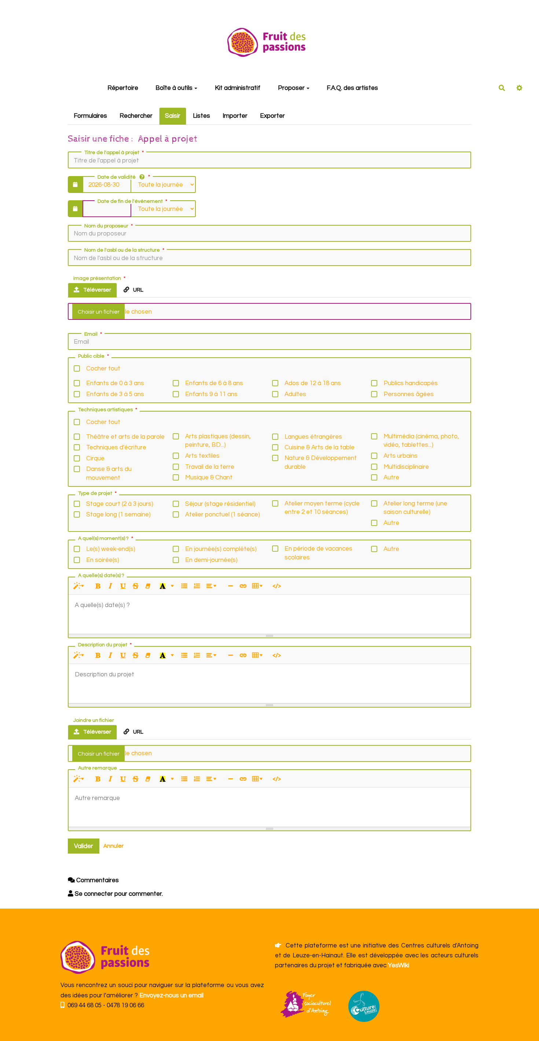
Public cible (91, 356)
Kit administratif (237, 88)
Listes (201, 116)
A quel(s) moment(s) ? (103, 538)
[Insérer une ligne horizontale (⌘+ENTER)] (230, 586)
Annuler (113, 846)
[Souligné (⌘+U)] (123, 586)
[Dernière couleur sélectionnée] (162, 586)
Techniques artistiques (105, 409)
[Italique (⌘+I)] (110, 586)
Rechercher (136, 116)
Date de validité (117, 177)
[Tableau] (258, 586)
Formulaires (90, 116)
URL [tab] (137, 290)
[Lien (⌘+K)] (242, 586)
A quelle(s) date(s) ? (101, 575)
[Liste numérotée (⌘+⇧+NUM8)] (196, 586)
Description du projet (102, 644)
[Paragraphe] (212, 586)
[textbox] (269, 613)
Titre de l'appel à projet (111, 152)
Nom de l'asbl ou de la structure (122, 250)
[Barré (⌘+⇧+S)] (135, 586)
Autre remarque (97, 768)
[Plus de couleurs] (172, 586)
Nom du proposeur (106, 226)
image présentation (97, 278)
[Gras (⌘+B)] (98, 586)
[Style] (80, 586)
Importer (235, 116)
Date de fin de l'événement (130, 201)
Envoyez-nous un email (171, 995)
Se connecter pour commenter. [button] (118, 894)
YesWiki (398, 965)
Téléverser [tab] (96, 290)
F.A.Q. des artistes (352, 88)
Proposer (291, 88)
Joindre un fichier (93, 720)
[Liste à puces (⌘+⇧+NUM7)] (184, 586)
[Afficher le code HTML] (276, 586)
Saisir (172, 116)
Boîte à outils (173, 88)
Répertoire (122, 88)
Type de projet (95, 493)
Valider (83, 846)
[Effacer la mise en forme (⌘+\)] (148, 586)
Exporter (272, 116)
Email (91, 334)
